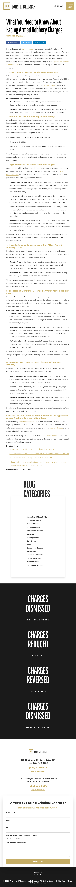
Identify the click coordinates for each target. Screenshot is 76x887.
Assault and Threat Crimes (38, 517)
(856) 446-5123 (38, 767)
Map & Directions (38, 771)
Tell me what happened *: (16, 843)
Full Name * (10, 813)
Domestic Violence (35, 531)
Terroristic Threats (35, 555)
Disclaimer (41, 883)
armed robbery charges (28, 422)
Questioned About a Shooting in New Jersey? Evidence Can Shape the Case (39, 453)
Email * (8, 820)
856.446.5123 (58, 6)
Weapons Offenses (35, 565)
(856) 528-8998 (38, 785)
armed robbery (28, 49)
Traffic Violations (34, 558)
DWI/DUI (30, 534)
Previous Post (12, 469)
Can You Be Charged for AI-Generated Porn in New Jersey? (33, 449)
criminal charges (56, 428)
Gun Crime (31, 541)
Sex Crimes (31, 551)
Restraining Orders (35, 548)
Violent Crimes (33, 562)
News (29, 544)
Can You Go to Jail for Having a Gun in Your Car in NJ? (31, 458)
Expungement (33, 538)
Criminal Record (33, 527)
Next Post (27, 469)
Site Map (61, 881)
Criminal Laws (33, 524)
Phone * (9, 828)
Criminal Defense (34, 520)
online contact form (49, 436)
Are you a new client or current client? (21, 835)
